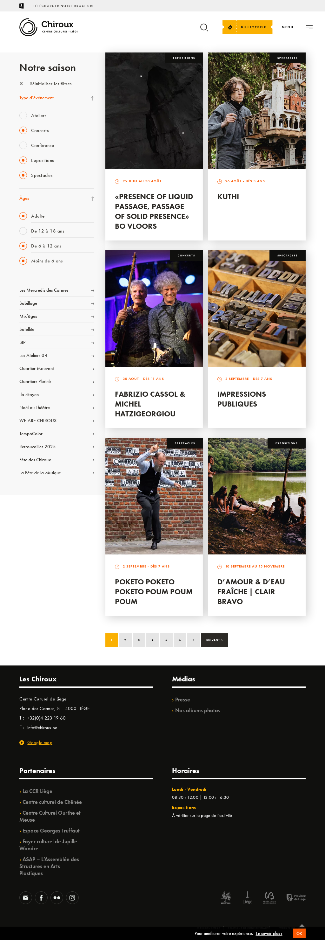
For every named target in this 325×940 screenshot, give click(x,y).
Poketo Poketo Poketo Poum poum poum (154, 591)
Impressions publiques (241, 399)
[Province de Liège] (291, 898)
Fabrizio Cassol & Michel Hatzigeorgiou (150, 404)
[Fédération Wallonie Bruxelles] (269, 898)
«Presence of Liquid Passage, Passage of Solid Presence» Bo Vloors (154, 211)
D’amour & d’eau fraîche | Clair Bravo (251, 591)
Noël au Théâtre (34, 407)
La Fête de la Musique (40, 473)
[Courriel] (25, 898)
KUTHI (228, 196)
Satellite (26, 329)
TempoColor (31, 433)
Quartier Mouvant (36, 368)
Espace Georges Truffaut (51, 830)
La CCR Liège (37, 791)
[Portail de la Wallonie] (225, 898)
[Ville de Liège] (247, 898)
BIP (22, 342)
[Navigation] (309, 27)
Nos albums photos (197, 710)
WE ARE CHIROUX (37, 420)
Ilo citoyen (29, 394)
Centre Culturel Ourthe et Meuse (50, 816)
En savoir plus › (269, 933)
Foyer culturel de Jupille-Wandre (49, 845)
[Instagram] (72, 898)
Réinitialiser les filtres (50, 83)
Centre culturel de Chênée (52, 801)
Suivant (214, 639)
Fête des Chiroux (35, 459)
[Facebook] (41, 898)
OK (299, 933)
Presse (182, 699)
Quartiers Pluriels (35, 381)
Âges (24, 198)
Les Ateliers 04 (33, 355)
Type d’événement (36, 97)
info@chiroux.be (42, 727)
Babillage (28, 303)
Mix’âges (28, 316)
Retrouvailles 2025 (37, 446)
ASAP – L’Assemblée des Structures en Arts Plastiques (49, 866)
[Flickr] (56, 898)
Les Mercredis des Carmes (43, 290)
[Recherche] (204, 30)
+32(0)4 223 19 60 (46, 718)
